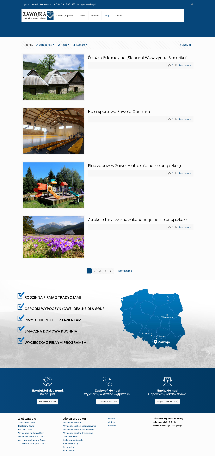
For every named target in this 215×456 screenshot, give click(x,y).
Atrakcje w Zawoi (26, 422)
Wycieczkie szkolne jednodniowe (79, 426)
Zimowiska (68, 447)
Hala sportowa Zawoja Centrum (119, 111)
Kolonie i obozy (70, 443)
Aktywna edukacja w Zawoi (31, 440)
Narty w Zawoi (25, 429)
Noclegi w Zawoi (26, 426)
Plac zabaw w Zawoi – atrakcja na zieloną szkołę (134, 165)
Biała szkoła (69, 450)
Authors (80, 45)
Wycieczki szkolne (72, 422)
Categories (45, 45)
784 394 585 (63, 4)
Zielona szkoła (70, 436)
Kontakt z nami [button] (47, 401)
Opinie (111, 422)
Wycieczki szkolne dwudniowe (78, 429)
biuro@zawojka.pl (85, 4)
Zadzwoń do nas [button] (107, 401)
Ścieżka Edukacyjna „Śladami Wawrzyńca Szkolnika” (137, 57)
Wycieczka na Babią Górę (31, 433)
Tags (64, 45)
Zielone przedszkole (73, 440)
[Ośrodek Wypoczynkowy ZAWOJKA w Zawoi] (38, 15)
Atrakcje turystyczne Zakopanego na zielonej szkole (137, 219)
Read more (185, 65)
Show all (186, 45)
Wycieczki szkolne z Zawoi (31, 436)
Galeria (111, 418)
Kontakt (112, 425)
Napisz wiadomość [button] (167, 401)
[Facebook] (192, 4)
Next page (124, 271)
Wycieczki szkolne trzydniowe (78, 433)
